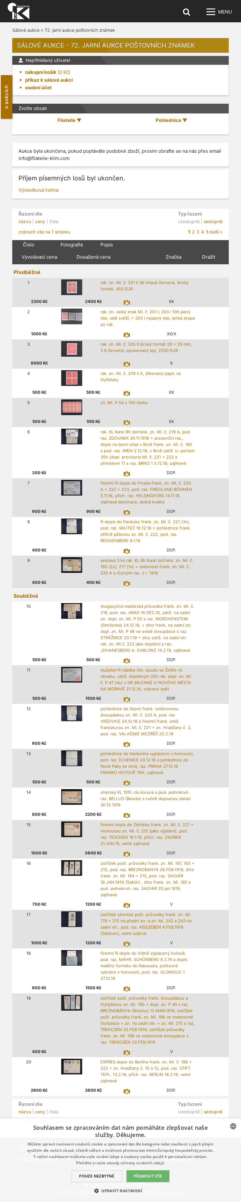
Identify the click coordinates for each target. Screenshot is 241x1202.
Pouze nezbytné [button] (97, 1176)
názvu (25, 221)
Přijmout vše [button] (148, 1176)
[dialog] (120, 1160)
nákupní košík (40, 72)
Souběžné (25, 596)
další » (215, 231)
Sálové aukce (26, 30)
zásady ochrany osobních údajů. (136, 1163)
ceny (40, 221)
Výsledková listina (38, 190)
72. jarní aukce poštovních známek (80, 30)
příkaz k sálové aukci (49, 80)
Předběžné (26, 272)
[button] (120, 1190)
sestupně (213, 221)
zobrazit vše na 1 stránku (44, 231)
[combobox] (233, 1126)
